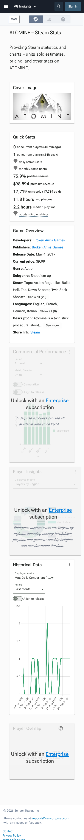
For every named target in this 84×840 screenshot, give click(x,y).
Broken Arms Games (49, 240)
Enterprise (57, 400)
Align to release (33, 598)
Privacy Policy (12, 835)
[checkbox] (36, 19)
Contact (8, 831)
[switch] (18, 598)
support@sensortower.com (50, 818)
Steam (35, 332)
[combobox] (34, 577)
